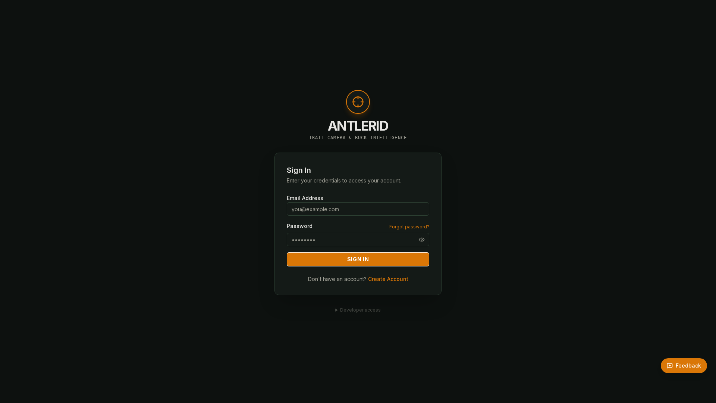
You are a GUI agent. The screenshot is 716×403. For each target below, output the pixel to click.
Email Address (305, 198)
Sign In (358, 259)
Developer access (360, 310)
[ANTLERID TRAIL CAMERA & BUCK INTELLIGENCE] (358, 105)
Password (300, 226)
